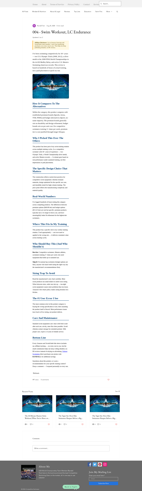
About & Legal (55, 11)
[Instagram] (105, 464)
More (108, 11)
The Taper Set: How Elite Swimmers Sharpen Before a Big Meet (70, 417)
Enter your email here (96, 475)
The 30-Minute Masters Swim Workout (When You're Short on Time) (36, 417)
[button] (117, 11)
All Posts (25, 11)
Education (87, 11)
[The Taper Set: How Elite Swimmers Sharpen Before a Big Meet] (71, 403)
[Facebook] (90, 464)
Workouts (36, 373)
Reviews (67, 11)
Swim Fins (98, 11)
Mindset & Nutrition (39, 11)
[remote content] (51, 205)
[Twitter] (95, 464)
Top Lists (77, 11)
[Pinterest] (100, 464)
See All (117, 391)
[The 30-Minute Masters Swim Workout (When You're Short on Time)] (37, 403)
